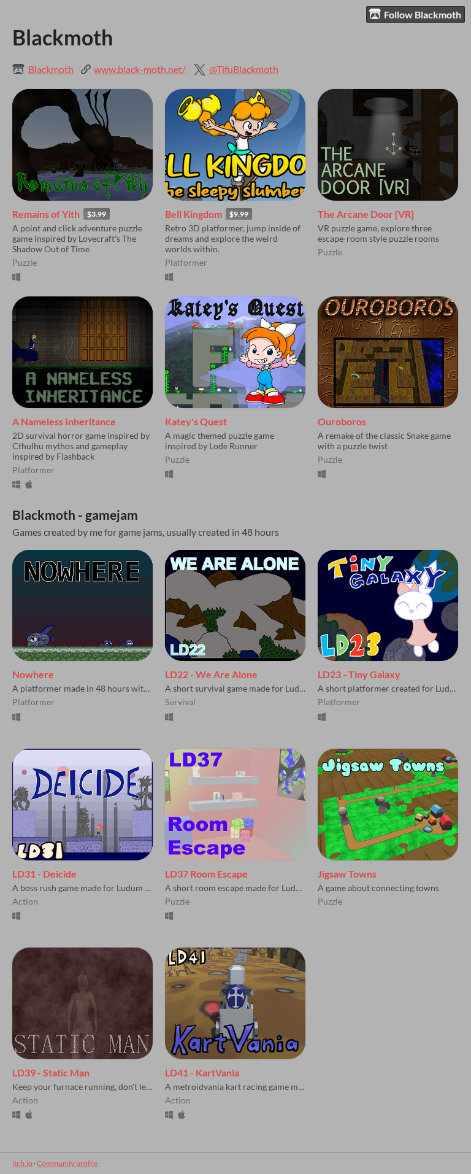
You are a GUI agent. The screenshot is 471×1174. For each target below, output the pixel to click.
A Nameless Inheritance (64, 421)
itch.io (22, 1163)
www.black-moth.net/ (140, 69)
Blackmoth (51, 69)
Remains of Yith (46, 214)
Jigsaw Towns (347, 873)
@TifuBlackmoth (243, 69)
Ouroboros (342, 421)
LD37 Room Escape (206, 873)
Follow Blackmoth (422, 14)
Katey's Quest (196, 421)
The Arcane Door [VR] (366, 214)
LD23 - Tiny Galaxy (359, 674)
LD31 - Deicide (44, 873)
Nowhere (33, 674)
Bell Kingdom (193, 214)
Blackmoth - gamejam (75, 514)
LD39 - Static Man (51, 1072)
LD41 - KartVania (202, 1072)
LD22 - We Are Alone (211, 674)
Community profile (67, 1163)
